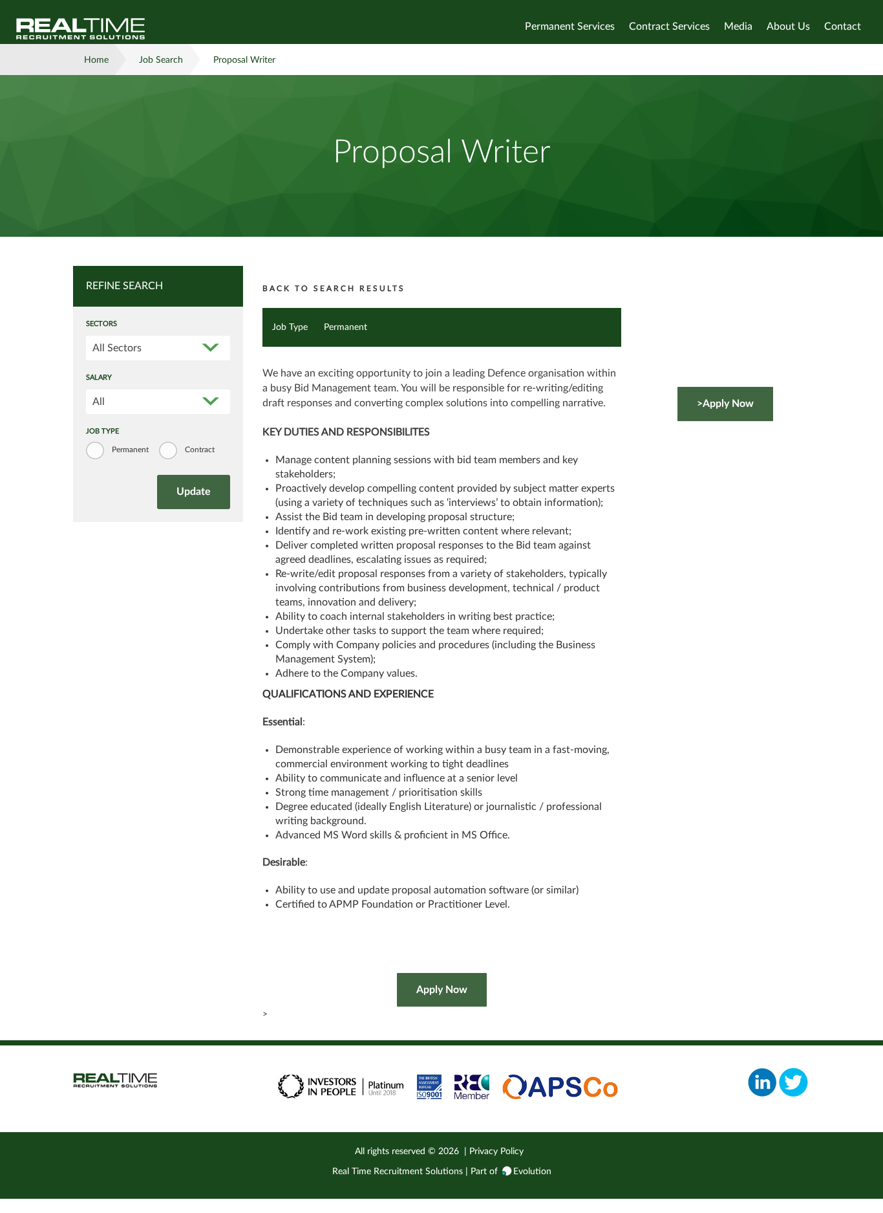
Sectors (101, 324)
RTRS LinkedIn (762, 1082)
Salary (99, 378)
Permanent (130, 450)
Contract (200, 450)
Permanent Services (570, 26)
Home (96, 60)
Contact (842, 26)
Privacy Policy (496, 1151)
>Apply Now (725, 404)
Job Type (102, 431)
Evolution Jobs (80, 28)
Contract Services (669, 26)
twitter (793, 1082)
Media (738, 26)
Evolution (532, 1171)
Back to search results (333, 288)
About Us (788, 26)
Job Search (161, 60)
